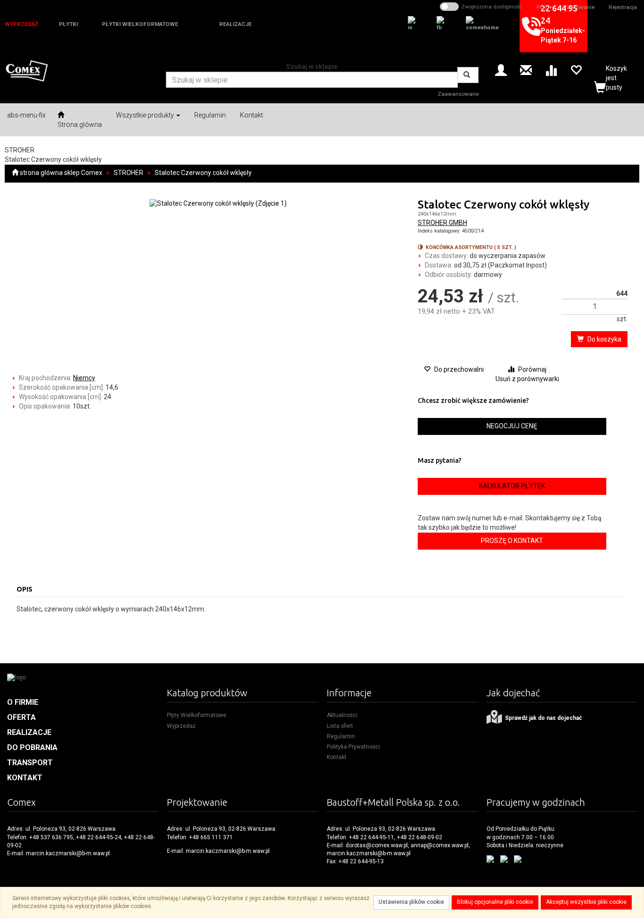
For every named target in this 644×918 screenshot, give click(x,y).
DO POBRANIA (32, 747)
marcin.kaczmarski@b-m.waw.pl (68, 853)
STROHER (128, 172)
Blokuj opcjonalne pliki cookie (495, 902)
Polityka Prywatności (353, 746)
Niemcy (84, 378)
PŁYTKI (68, 24)
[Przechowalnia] (576, 69)
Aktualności (342, 715)
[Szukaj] (468, 75)
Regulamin (341, 736)
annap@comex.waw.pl (440, 845)
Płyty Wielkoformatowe (196, 715)
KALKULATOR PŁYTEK (512, 486)
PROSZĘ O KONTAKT (512, 540)
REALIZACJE (235, 24)
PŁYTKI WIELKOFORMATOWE (140, 24)
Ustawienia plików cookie (411, 902)
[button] (544, 7)
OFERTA (21, 717)
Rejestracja (623, 7)
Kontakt (337, 757)
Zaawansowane (458, 94)
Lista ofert (340, 726)
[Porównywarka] (551, 69)
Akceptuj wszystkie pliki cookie (586, 902)
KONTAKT (24, 777)
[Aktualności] (526, 69)
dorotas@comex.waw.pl (377, 845)
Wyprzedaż (181, 726)
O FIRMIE (22, 702)
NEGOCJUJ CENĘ (512, 426)
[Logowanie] (501, 69)
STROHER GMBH (442, 222)
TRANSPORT (30, 762)
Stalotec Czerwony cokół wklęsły (203, 172)
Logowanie (580, 7)
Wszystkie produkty (145, 115)
